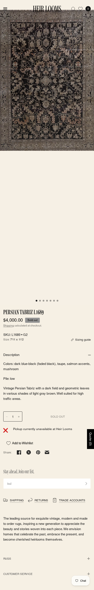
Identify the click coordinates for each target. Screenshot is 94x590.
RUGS (7, 558)
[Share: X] (28, 452)
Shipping (8, 325)
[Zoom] (47, 80)
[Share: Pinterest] (38, 452)
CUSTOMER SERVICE (18, 574)
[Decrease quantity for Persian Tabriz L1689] (6, 417)
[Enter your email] (86, 483)
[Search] (73, 8)
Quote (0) (90, 439)
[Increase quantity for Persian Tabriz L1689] (19, 417)
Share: (7, 452)
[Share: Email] (47, 452)
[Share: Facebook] (19, 452)
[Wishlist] (80, 9)
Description (11, 355)
